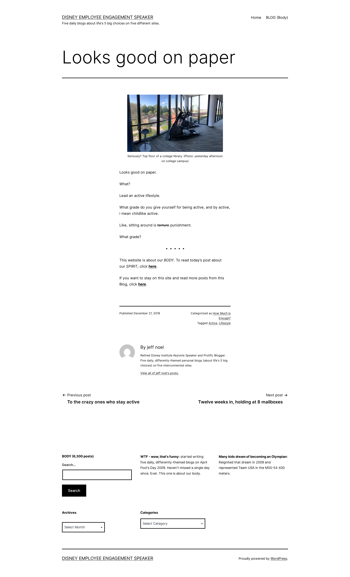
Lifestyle (225, 323)
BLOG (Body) (277, 17)
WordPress (279, 558)
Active (213, 323)
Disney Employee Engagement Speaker (107, 17)
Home (256, 17)
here (152, 266)
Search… (69, 465)
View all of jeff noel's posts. (159, 373)
